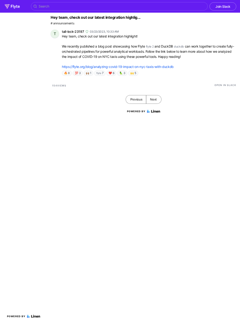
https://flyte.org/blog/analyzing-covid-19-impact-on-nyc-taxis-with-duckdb (118, 67)
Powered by (16, 316)
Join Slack (222, 6)
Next (153, 99)
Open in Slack (225, 85)
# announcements (63, 23)
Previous (136, 99)
